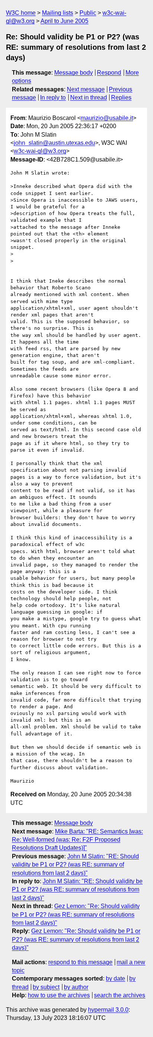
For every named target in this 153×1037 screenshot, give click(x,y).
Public (87, 13)
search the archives (119, 995)
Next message (86, 89)
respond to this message (80, 962)
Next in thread (88, 97)
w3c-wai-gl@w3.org (40, 151)
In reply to (53, 97)
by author (76, 987)
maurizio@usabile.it (107, 118)
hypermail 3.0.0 (108, 1010)
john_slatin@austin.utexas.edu (54, 143)
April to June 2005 (64, 21)
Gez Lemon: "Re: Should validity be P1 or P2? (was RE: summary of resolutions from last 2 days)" (76, 914)
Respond (109, 72)
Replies (121, 97)
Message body (73, 72)
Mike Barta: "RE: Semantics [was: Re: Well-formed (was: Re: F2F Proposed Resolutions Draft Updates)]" (77, 839)
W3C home (21, 13)
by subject (46, 987)
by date (115, 978)
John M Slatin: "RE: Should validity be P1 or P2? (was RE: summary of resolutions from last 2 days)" (75, 864)
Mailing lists (57, 13)
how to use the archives (59, 995)
